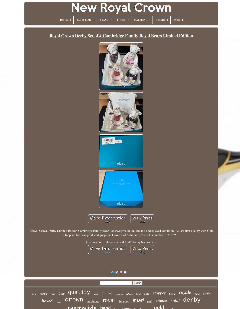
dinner (58, 302)
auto (147, 293)
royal (109, 300)
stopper (159, 293)
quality (79, 292)
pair (150, 301)
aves (53, 294)
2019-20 (119, 294)
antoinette (93, 301)
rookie (43, 293)
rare (172, 293)
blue (61, 293)
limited (107, 292)
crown (74, 299)
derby (192, 300)
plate (206, 293)
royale (185, 292)
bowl (138, 294)
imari (138, 300)
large (34, 294)
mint (96, 294)
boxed (47, 300)
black (129, 294)
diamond (123, 301)
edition (161, 300)
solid (175, 300)
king (197, 293)
